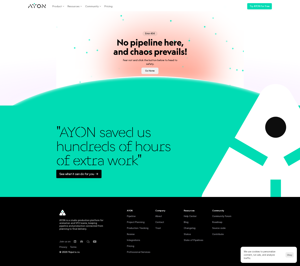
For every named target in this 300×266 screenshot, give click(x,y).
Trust (158, 228)
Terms (73, 247)
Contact (159, 222)
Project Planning (136, 222)
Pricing (130, 246)
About (158, 216)
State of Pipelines (193, 240)
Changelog (189, 228)
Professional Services (138, 252)
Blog (186, 222)
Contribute (218, 234)
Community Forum (221, 216)
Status (187, 234)
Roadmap (217, 222)
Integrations (133, 240)
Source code (219, 228)
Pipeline (131, 216)
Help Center (190, 216)
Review (131, 234)
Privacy (63, 247)
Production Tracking (137, 228)
